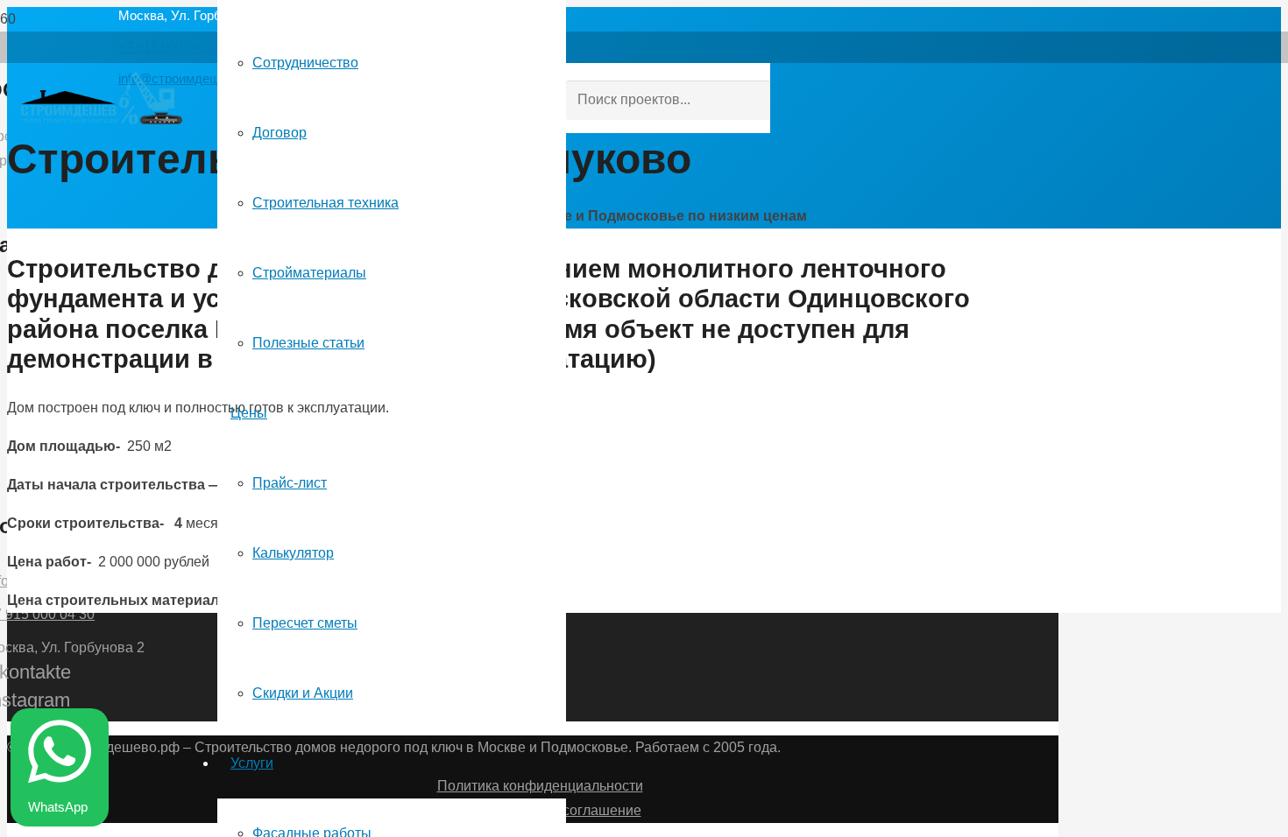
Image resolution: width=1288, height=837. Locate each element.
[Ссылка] (101, 119)
